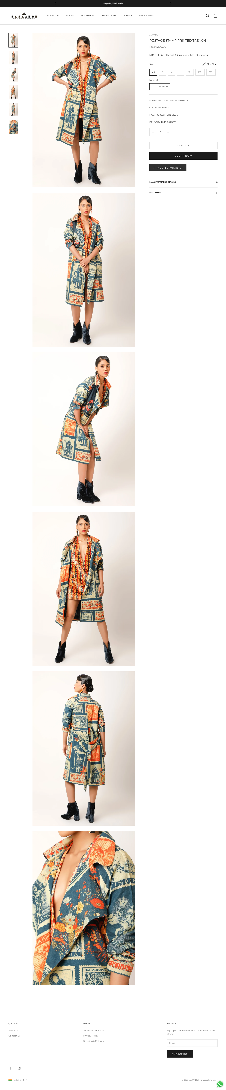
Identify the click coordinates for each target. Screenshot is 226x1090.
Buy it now (183, 156)
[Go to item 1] (13, 40)
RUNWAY (127, 15)
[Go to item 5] (13, 109)
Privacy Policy (90, 1035)
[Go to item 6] (13, 127)
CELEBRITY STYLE (108, 15)
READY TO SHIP (146, 15)
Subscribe (180, 1054)
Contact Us (14, 1035)
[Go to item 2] (13, 57)
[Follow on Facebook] (10, 1068)
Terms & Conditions (93, 1030)
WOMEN (70, 15)
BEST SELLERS (87, 15)
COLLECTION (53, 15)
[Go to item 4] (13, 92)
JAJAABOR (154, 35)
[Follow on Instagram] (19, 1068)
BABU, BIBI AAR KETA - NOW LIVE (113, 3)
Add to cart (183, 145)
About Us (13, 1030)
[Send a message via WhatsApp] (220, 1084)
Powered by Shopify (209, 1080)
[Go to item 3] (13, 75)
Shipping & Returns (93, 1041)
